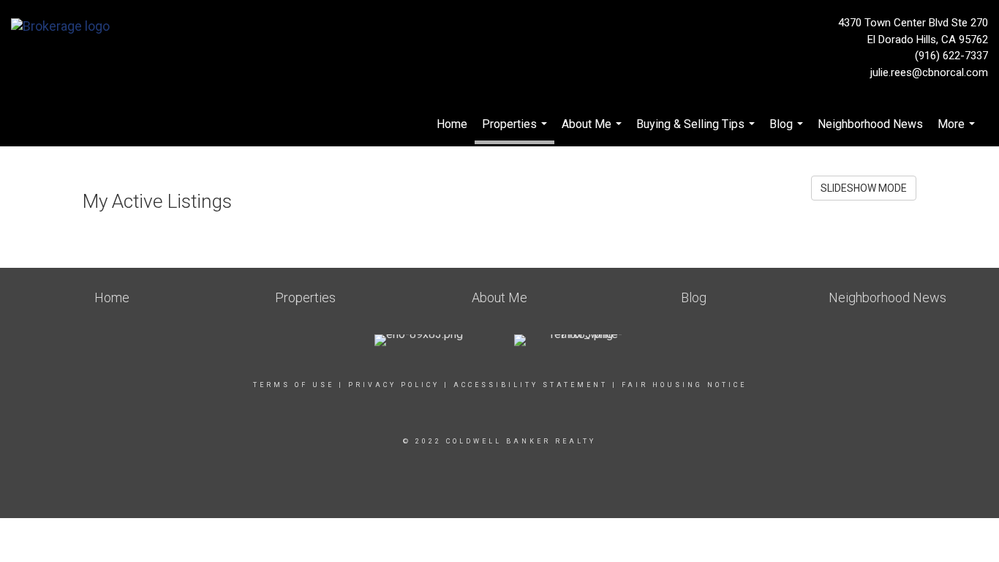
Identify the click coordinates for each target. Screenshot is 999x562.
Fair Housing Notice (684, 385)
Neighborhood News (870, 124)
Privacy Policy (394, 385)
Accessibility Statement (530, 385)
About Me (593, 131)
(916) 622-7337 (951, 55)
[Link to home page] (64, 27)
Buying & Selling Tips (697, 131)
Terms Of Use (293, 385)
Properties (516, 130)
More (958, 131)
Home (452, 124)
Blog (788, 131)
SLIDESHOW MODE (864, 188)
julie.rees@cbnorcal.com (929, 72)
